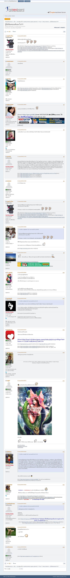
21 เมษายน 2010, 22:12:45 (22, 180)
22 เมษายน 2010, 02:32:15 (22, 329)
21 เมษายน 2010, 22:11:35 (22, 156)
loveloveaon (10, 61)
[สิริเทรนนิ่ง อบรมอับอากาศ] (6, 245)
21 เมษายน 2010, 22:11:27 (22, 129)
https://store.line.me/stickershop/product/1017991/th (35, 46)
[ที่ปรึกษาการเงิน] (6, 291)
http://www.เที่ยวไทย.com (44, 344)
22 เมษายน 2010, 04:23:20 (22, 451)
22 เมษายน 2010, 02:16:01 (22, 298)
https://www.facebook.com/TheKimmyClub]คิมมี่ (29, 479)
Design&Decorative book (22, 446)
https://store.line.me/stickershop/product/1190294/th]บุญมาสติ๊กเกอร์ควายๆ (34, 48)
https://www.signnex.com (25, 89)
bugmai (32, 21)
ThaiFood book (20, 447)
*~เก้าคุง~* (40, 21)
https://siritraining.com (24, 248)
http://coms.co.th (56, 522)
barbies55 (9, 298)
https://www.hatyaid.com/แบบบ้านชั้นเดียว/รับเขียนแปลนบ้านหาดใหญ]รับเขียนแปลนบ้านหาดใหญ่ (38, 173)
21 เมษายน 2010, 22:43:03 (22, 226)
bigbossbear (10, 104)
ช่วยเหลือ (54, 576)
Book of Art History (21, 445)
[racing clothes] (6, 319)
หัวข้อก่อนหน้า (57, 27)
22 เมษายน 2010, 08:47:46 (22, 546)
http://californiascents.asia (42, 522)
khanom (47, 21)
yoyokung (9, 329)
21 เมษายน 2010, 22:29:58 (22, 201)
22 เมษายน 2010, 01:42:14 (22, 252)
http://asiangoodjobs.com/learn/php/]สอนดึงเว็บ (29, 346)
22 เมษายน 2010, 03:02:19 (22, 380)
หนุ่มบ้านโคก (10, 36)
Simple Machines (13, 576)
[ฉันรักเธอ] (6, 346)
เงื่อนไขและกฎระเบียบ (60, 576)
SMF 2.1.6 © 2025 (6, 576)
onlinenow (10, 547)
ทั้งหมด (14, 31)
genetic (9, 79)
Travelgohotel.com (35, 556)
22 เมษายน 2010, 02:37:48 (22, 352)
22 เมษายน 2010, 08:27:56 (22, 527)
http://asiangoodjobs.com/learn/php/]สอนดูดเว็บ (29, 347)
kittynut (9, 451)
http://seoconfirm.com (29, 523)
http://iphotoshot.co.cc (49, 497)
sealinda (25, 21)
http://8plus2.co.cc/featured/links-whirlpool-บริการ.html (30, 496)
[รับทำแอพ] (6, 97)
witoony (9, 129)
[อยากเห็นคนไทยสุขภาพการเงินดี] (6, 497)
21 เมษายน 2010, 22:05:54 (22, 35)
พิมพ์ (64, 31)
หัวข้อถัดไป (62, 27)
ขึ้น (5, 563)
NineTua (28, 21)
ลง (5, 31)
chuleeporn (10, 227)
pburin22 (35, 21)
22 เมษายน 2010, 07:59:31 (22, 503)
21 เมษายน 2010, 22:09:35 (22, 104)
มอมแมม (9, 181)
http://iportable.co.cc (25, 498)
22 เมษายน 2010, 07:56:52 (22, 484)
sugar (8, 380)
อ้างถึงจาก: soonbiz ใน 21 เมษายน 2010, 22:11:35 (28, 454)
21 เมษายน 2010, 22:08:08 (22, 78)
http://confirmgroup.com (25, 519)
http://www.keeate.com (46, 89)
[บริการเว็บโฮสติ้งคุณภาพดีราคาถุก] (6, 521)
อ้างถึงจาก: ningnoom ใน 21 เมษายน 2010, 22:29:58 (29, 229)
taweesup (9, 484)
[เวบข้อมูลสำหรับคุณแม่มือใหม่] (6, 266)
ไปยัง (5, 568)
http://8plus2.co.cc (24, 497)
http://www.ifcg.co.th (24, 293)
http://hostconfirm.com (26, 522)
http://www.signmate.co (24, 88)
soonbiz (9, 156)
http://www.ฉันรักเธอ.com (25, 344)
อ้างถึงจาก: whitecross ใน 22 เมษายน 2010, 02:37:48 (29, 506)
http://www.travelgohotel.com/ (26, 556)
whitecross (10, 352)
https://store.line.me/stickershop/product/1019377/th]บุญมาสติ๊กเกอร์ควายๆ (34, 47)
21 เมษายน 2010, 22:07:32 (22, 61)
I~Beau (43, 21)
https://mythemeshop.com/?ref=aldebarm (29, 262)
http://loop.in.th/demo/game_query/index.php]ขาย (38, 339)
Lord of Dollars (11, 527)
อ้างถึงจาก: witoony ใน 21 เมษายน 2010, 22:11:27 (28, 301)
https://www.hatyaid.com (25, 174)
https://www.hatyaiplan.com (25, 176)
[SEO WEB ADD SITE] (6, 395)
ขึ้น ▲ (66, 576)
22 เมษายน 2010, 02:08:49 (22, 272)
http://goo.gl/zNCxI (29, 115)
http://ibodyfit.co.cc (44, 498)
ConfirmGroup (11, 503)
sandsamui (10, 252)
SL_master (9, 272)
